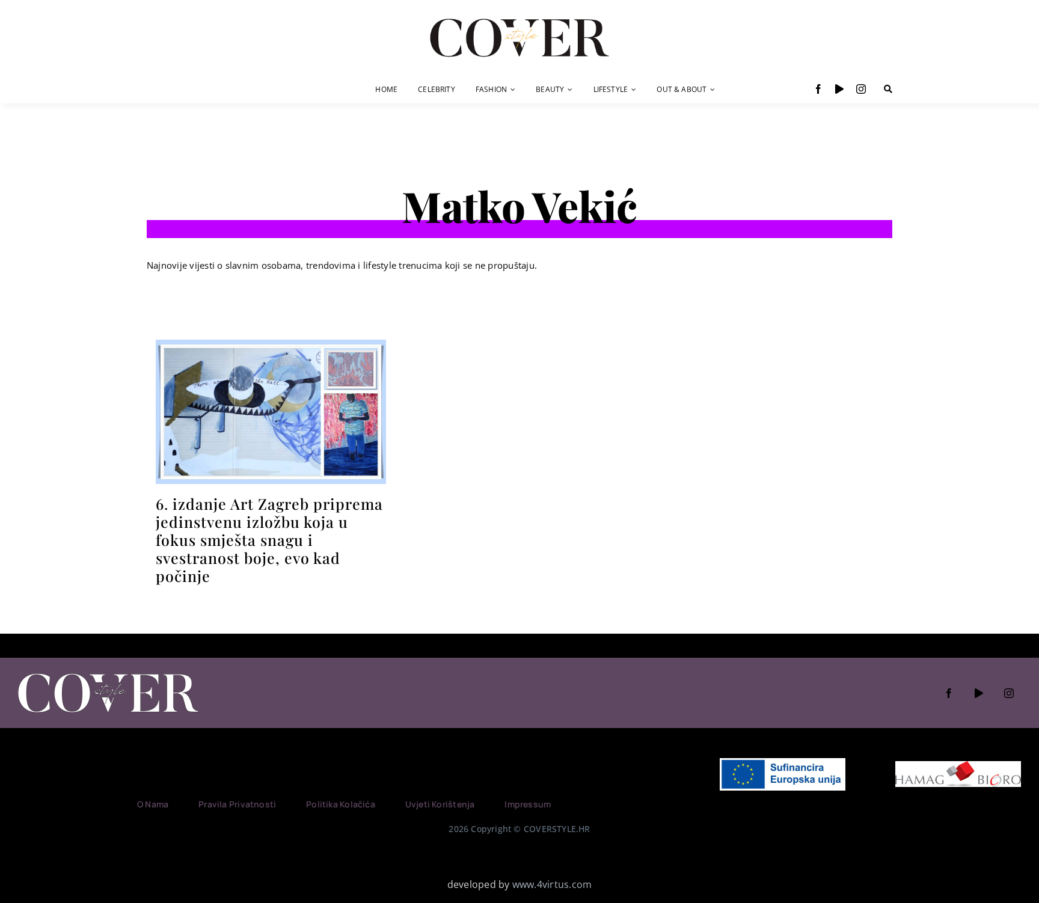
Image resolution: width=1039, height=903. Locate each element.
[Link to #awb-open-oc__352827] (888, 89)
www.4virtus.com (552, 884)
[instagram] (861, 89)
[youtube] (839, 89)
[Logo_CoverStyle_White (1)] (108, 674)
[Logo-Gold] (519, 19)
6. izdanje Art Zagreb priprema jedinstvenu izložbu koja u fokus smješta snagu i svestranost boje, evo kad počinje (269, 540)
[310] (271, 344)
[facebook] (818, 89)
